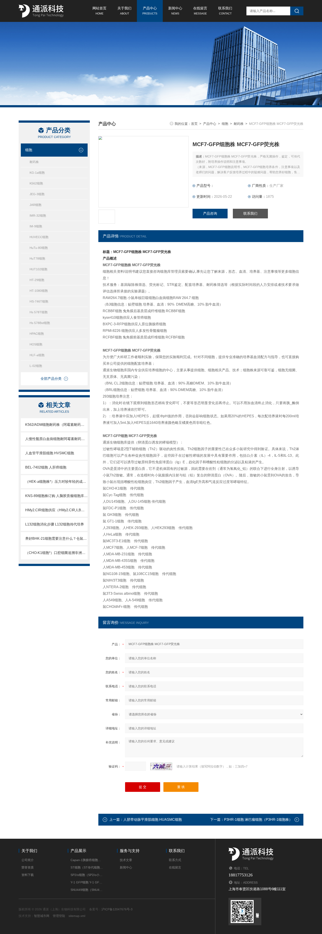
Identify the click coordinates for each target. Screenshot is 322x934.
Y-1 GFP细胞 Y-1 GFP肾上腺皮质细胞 (87, 882)
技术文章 (126, 860)
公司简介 (27, 860)
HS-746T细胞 (39, 301)
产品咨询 (210, 213)
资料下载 (27, 875)
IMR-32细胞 (38, 215)
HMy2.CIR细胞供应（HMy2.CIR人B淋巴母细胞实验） (56, 510)
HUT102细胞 (38, 269)
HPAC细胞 (37, 333)
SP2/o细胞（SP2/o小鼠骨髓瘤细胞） (87, 875)
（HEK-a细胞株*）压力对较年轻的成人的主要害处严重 (56, 481)
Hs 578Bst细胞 (40, 323)
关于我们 (124, 10)
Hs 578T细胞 (39, 312)
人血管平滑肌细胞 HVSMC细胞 (49, 453)
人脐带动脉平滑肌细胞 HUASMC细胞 (152, 819)
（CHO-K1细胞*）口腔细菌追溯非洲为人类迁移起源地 (56, 553)
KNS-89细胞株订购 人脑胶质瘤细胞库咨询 (56, 496)
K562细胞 (36, 183)
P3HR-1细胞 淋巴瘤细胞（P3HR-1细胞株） (258, 819)
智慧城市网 (41, 916)
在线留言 (200, 10)
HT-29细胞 (37, 280)
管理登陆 (59, 916)
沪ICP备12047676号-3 (117, 909)
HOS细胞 (36, 344)
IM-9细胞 (36, 226)
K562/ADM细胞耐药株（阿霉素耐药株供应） (56, 424)
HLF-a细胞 (37, 355)
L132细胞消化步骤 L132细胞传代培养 (54, 524)
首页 (194, 124)
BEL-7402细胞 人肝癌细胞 (45, 467)
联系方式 (175, 860)
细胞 (28, 150)
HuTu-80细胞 (39, 247)
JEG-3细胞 (37, 194)
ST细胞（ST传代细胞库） (87, 867)
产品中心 (149, 10)
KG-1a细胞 (37, 172)
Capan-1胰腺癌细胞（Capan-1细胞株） (87, 860)
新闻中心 (175, 10)
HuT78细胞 (37, 258)
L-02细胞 (36, 366)
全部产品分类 (51, 378)
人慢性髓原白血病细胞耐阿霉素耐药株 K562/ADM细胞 (56, 439)
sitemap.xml (77, 916)
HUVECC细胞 (39, 237)
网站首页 (99, 10)
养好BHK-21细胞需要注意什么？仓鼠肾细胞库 (56, 538)
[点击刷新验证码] (161, 766)
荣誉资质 (27, 867)
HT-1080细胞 (39, 290)
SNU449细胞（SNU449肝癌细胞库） (87, 890)
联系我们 (225, 10)
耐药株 (34, 162)
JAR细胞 (35, 205)
